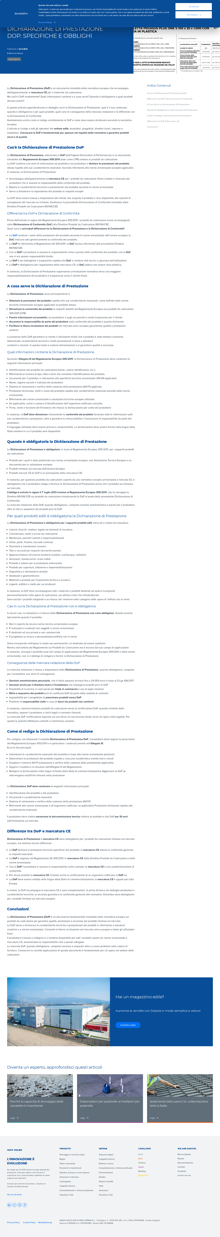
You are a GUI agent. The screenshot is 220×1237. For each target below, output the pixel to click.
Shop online (14, 1150)
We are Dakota (184, 1154)
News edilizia (14, 59)
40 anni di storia (14, 1194)
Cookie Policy (29, 1222)
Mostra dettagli (45, 22)
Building (142, 1171)
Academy (182, 1171)
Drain (140, 1154)
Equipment (143, 1175)
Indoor (141, 1166)
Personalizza (192, 15)
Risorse (181, 1158)
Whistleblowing (45, 1222)
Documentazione (185, 1162)
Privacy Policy (13, 1222)
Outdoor (142, 1162)
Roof (140, 1158)
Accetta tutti (194, 6)
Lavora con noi (184, 1175)
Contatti (181, 1166)
